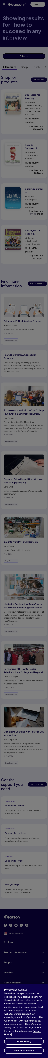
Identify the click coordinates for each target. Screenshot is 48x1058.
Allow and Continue (24, 1050)
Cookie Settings (24, 1041)
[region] (24, 1021)
